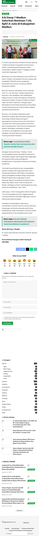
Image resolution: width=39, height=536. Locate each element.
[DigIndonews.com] (8, 2)
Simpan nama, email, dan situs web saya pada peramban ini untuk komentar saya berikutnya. (19, 318)
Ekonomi (5, 13)
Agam (20, 366)
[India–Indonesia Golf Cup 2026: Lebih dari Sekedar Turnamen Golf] (6, 433)
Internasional (19, 387)
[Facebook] (31, 523)
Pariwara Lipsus (19, 404)
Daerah (19, 363)
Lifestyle (19, 393)
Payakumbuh (20, 376)
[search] (23, 2)
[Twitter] (34, 523)
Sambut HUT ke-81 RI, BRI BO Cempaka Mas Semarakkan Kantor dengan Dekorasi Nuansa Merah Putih (13, 478)
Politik (19, 407)
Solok (20, 378)
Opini (19, 401)
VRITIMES (5, 242)
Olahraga (19, 398)
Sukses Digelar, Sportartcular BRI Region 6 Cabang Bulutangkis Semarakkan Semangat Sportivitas (13, 490)
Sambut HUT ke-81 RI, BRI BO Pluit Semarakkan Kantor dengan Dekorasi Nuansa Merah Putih (13, 467)
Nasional (19, 395)
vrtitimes (5, 36)
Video (19, 412)
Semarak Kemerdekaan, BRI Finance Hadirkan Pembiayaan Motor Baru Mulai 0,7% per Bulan (24, 441)
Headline (19, 384)
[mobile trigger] (35, 2)
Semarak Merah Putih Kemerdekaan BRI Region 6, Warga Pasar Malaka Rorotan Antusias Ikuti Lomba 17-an (13, 501)
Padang (20, 373)
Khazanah (19, 390)
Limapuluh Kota (20, 371)
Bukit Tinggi (20, 369)
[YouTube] (36, 523)
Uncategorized (19, 410)
